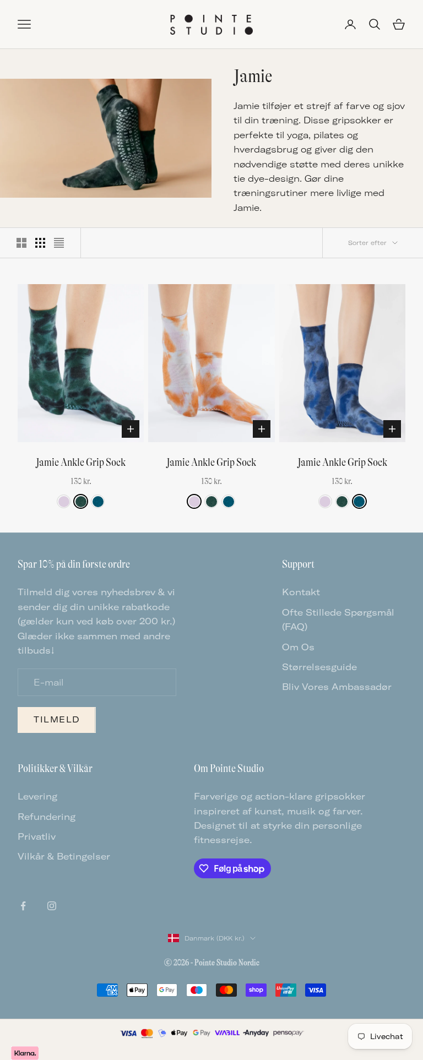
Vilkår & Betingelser (64, 856)
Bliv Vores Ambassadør (337, 686)
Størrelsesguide (319, 666)
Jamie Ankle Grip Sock (81, 462)
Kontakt (301, 591)
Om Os (298, 647)
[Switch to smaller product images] (40, 243)
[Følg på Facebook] (23, 905)
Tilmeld (57, 719)
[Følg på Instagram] (51, 905)
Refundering (46, 816)
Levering (37, 796)
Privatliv (37, 836)
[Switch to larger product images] (21, 243)
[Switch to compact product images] (59, 243)
